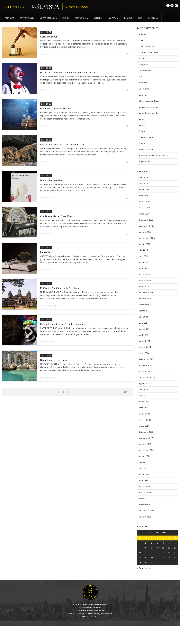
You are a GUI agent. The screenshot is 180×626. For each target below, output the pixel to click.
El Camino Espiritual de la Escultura (59, 288)
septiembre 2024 (147, 305)
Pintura (142, 131)
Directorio (153, 18)
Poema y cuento (146, 137)
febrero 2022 (145, 492)
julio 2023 (143, 389)
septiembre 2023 (147, 377)
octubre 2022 (145, 444)
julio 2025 (143, 250)
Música (65, 18)
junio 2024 (144, 323)
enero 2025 (144, 286)
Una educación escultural (53, 360)
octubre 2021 (145, 517)
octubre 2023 (145, 371)
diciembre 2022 (146, 432)
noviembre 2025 (146, 226)
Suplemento (46, 90)
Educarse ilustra (48, 377)
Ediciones (9, 18)
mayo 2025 (144, 262)
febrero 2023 (145, 420)
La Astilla (45, 252)
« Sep (140, 568)
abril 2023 (143, 408)
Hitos (141, 77)
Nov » (147, 568)
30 (152, 562)
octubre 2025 (145, 232)
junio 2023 (144, 395)
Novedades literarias (51, 180)
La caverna (144, 89)
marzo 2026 (144, 202)
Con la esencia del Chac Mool (56, 216)
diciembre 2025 (146, 220)
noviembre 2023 (146, 365)
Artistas (98, 18)
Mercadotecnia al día (149, 113)
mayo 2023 (144, 402)
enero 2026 (144, 214)
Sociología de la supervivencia (153, 155)
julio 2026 (143, 177)
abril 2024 (143, 335)
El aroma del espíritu (50, 305)
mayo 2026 (144, 189)
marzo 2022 (144, 486)
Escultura (143, 58)
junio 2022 (144, 468)
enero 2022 (144, 498)
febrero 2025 (145, 280)
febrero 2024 (145, 347)
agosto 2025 (145, 244)
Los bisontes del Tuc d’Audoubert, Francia (62, 144)
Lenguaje (127, 18)
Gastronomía (81, 18)
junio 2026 (144, 183)
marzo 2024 (144, 341)
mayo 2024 (144, 329)
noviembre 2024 (146, 292)
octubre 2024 (145, 298)
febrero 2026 (145, 208)
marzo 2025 (144, 274)
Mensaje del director (148, 107)
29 (146, 562)
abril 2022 (143, 480)
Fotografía (144, 64)
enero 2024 (144, 353)
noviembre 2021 (146, 511)
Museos (142, 119)
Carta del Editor (48, 37)
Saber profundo (47, 341)
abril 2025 (143, 268)
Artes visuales (27, 18)
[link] (168, 6)
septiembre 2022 (147, 450)
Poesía (142, 143)
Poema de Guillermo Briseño (55, 108)
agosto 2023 (145, 383)
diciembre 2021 (146, 505)
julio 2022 (143, 462)
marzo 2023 (144, 414)
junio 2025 (144, 256)
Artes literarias (48, 18)
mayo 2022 (144, 474)
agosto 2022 (145, 456)
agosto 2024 (145, 311)
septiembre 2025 (147, 238)
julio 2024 (143, 317)
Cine (140, 18)
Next (125, 392)
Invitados (113, 18)
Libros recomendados (149, 101)
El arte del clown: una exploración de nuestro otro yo (68, 72)
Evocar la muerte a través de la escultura (62, 324)
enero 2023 (144, 426)
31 (157, 562)
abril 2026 (143, 195)
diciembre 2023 (146, 359)
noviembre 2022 (146, 438)
